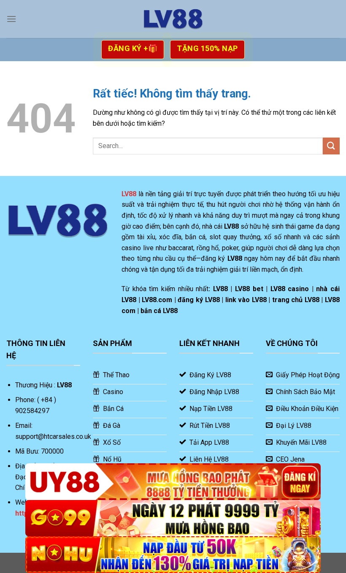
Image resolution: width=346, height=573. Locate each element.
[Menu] (11, 18)
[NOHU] (173, 554)
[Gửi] (331, 146)
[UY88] (173, 481)
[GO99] (173, 518)
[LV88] (173, 19)
